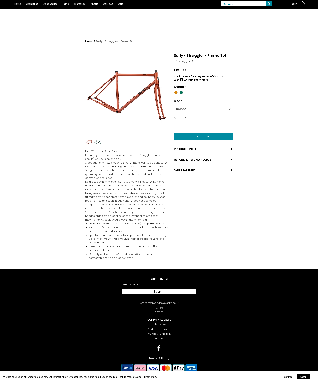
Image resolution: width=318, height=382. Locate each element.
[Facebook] (159, 348)
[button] (303, 3)
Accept (303, 376)
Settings (288, 376)
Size (178, 101)
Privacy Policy (150, 376)
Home (89, 41)
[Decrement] (176, 125)
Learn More (201, 79)
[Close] (314, 376)
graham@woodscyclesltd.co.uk (159, 303)
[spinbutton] (181, 125)
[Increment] (186, 125)
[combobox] (203, 109)
